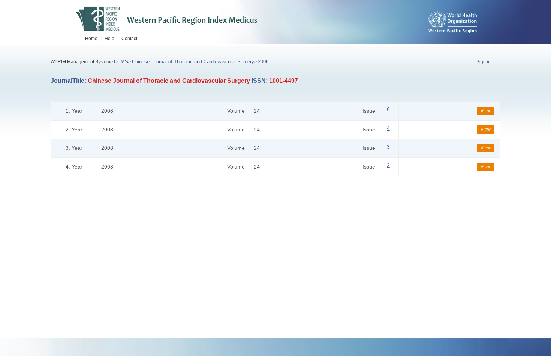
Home (91, 38)
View (486, 110)
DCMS (121, 61)
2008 (263, 61)
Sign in (483, 61)
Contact (129, 38)
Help (109, 38)
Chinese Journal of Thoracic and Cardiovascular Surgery (193, 61)
